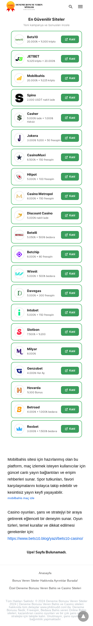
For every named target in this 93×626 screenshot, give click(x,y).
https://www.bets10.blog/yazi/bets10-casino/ (45, 538)
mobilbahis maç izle (21, 498)
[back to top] (83, 616)
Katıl (72, 39)
